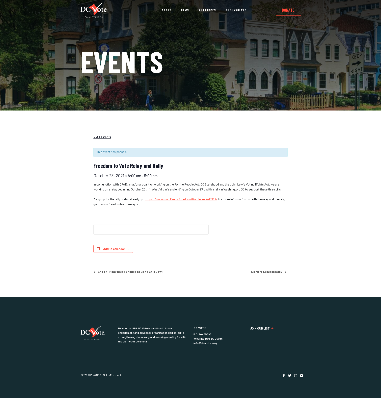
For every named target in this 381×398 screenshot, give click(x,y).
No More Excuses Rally (267, 271)
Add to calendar (114, 249)
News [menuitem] (185, 10)
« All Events (102, 137)
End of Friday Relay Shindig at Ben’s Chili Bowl (130, 271)
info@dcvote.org (205, 343)
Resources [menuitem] (207, 10)
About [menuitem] (166, 10)
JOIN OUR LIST (260, 328)
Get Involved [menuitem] (236, 10)
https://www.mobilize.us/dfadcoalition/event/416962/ (181, 199)
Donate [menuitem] (288, 9)
